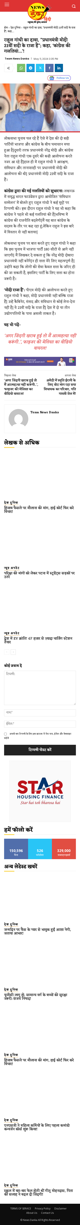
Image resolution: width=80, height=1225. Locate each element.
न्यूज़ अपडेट (12, 568)
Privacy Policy (42, 1208)
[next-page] (13, 652)
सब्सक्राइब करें (64, 840)
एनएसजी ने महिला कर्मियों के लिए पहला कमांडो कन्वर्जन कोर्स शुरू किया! (37, 1127)
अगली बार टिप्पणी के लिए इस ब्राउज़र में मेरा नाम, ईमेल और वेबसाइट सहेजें (37, 736)
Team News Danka (17, 58)
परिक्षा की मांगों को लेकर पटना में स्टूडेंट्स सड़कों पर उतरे (39, 575)
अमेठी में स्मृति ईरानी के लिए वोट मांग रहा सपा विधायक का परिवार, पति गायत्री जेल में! (60, 387)
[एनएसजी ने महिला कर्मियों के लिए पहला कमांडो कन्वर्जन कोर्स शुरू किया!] (40, 1092)
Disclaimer (60, 1208)
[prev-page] (6, 652)
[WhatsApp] (21, 68)
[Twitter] (40, 68)
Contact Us (47, 1213)
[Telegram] (30, 68)
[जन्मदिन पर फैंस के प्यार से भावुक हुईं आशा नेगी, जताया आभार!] (40, 897)
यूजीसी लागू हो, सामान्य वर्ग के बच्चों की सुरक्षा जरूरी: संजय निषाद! (35, 997)
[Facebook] (49, 68)
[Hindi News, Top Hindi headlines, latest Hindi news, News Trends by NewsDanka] (39, 13)
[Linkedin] (59, 68)
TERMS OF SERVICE (20, 1208)
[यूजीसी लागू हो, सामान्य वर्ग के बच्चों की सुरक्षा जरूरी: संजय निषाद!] (40, 962)
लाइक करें (16, 840)
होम (6, 27)
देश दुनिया (15, 27)
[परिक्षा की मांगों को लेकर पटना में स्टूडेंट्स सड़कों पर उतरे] (40, 540)
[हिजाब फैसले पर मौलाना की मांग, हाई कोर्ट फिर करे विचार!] (40, 475)
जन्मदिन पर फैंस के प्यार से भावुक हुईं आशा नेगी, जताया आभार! (37, 931)
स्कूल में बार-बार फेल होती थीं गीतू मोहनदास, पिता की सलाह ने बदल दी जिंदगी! (38, 1193)
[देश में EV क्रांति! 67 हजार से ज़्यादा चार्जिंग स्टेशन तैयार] (40, 605)
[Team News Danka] (18, 419)
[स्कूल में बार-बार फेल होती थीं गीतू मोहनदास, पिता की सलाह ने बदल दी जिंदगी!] (40, 1158)
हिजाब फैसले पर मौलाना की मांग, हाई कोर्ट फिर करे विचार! (39, 510)
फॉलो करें (40, 840)
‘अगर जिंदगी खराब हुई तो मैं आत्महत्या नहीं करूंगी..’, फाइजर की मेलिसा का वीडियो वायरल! (40, 342)
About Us (31, 1213)
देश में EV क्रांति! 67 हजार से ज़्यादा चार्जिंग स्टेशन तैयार (38, 640)
